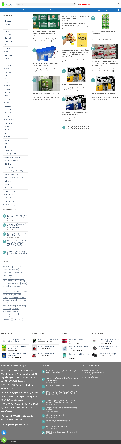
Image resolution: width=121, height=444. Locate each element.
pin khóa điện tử (13, 297)
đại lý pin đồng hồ (17, 319)
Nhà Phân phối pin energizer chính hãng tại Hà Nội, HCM (75, 113)
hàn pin (22, 272)
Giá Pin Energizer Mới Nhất (72, 84)
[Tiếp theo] (87, 127)
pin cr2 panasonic (7, 292)
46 (83, 127)
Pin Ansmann (7, 35)
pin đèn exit (16, 311)
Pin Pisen (6, 144)
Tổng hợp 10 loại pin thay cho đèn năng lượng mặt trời (45, 64)
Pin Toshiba (6, 92)
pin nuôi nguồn (7, 303)
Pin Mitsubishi (7, 79)
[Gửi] (74, 4)
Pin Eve (5, 147)
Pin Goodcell (7, 113)
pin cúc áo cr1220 (7, 294)
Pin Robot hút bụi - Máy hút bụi (13, 171)
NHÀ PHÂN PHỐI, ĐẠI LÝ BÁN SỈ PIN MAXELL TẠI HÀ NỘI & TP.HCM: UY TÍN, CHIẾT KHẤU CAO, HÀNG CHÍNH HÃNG (16, 243)
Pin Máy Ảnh (7, 184)
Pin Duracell (7, 38)
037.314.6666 (24, 377)
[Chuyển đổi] (27, 167)
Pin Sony (5, 62)
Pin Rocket (6, 116)
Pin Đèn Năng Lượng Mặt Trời (12, 161)
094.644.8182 (11, 381)
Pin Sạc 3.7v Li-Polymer (10, 174)
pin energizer (17, 294)
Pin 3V (4, 280)
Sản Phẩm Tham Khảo (10, 198)
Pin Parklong (7, 72)
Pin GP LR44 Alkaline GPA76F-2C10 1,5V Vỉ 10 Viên (17, 234)
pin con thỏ (13, 286)
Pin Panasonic (7, 41)
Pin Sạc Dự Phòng (9, 201)
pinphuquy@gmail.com (18, 425)
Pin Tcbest (6, 133)
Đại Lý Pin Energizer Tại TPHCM (103, 93)
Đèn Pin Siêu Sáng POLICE (11, 205)
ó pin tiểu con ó (17, 316)
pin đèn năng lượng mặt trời (10, 314)
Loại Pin (13, 10)
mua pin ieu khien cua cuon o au (11, 278)
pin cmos (5, 286)
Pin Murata (6, 89)
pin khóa (5, 297)
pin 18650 (10, 280)
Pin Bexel (6, 69)
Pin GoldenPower (8, 120)
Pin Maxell (6, 31)
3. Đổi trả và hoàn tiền (89, 375)
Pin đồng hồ (7, 181)
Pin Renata (6, 86)
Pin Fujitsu (6, 58)
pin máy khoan (22, 300)
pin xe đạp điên (7, 311)
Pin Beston (6, 137)
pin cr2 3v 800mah (14, 289)
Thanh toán (39, 10)
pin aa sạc (23, 283)
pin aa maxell (15, 283)
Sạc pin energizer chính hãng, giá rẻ (46, 93)
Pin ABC (5, 96)
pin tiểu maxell (7, 308)
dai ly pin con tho (7, 272)
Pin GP (5, 28)
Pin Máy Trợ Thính (9, 191)
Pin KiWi (5, 82)
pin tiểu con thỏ (21, 305)
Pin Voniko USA (8, 55)
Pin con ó (19, 286)
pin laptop (22, 297)
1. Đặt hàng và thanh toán (90, 370)
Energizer (16, 272)
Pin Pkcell (6, 130)
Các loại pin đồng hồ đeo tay (10, 269)
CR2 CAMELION (7, 267)
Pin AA (16, 280)
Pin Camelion (7, 48)
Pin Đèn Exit (7, 164)
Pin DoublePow (8, 109)
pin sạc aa (15, 303)
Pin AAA (22, 280)
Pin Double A (7, 106)
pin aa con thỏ (7, 283)
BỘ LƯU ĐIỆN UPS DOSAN (11, 157)
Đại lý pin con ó (7, 319)
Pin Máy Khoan (8, 150)
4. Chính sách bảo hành (90, 377)
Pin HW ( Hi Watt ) (8, 123)
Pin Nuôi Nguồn (8, 167)
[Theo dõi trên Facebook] (118, 10)
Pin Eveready (7, 24)
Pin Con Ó (6, 140)
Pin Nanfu (6, 45)
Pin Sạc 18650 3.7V (9, 195)
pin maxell (13, 300)
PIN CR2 (5, 289)
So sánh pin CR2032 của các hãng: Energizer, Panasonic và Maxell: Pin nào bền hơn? (17, 253)
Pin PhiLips (6, 126)
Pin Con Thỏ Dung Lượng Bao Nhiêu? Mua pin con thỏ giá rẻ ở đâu (17, 216)
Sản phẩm (4, 10)
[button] (119, 4)
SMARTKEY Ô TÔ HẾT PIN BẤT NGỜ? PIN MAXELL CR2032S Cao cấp (17, 226)
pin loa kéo (6, 300)
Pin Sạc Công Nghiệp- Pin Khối (13, 178)
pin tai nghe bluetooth (9, 305)
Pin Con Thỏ (7, 65)
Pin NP (5, 75)
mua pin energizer (8, 275)
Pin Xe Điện (6, 99)
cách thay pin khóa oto (19, 267)
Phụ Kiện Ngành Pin (25, 10)
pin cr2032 (24, 292)
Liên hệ (56, 10)
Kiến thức (48, 10)
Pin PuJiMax (6, 103)
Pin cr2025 (16, 292)
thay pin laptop (7, 316)
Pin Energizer (7, 21)
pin (23, 278)
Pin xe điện (15, 308)
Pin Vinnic (6, 52)
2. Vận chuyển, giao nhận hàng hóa (93, 373)
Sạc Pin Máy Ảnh (8, 188)
